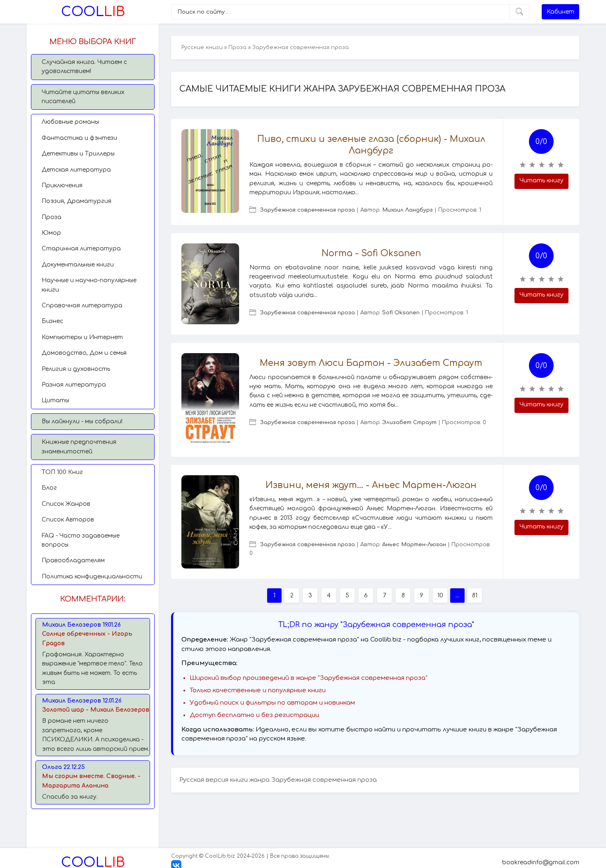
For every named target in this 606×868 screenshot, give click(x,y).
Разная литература (74, 385)
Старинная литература (81, 248)
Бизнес (52, 321)
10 (440, 595)
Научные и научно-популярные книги (89, 284)
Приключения (62, 185)
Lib (93, 12)
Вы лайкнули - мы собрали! (82, 421)
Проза (51, 217)
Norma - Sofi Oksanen (371, 253)
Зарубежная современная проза (307, 210)
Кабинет (560, 12)
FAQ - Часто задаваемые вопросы (81, 540)
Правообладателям (73, 560)
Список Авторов (68, 520)
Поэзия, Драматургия (76, 201)
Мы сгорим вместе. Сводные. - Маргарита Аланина (91, 780)
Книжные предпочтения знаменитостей (79, 446)
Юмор (51, 233)
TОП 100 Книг (62, 472)
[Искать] (519, 11)
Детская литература (76, 170)
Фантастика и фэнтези (79, 138)
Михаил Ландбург (407, 210)
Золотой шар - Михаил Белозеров (95, 710)
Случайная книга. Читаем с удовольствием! (84, 66)
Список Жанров (66, 504)
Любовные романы (70, 122)
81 (474, 595)
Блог (49, 488)
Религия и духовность (76, 369)
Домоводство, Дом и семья (84, 353)
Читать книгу (541, 180)
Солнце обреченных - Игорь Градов (87, 638)
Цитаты (55, 400)
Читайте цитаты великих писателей (83, 96)
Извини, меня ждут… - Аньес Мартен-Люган (371, 485)
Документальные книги (78, 265)
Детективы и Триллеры (78, 154)
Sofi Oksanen (401, 313)
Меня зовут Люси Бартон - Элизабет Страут (371, 363)
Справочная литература (82, 305)
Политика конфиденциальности (92, 576)
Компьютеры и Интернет (82, 337)
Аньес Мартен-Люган (414, 544)
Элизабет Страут (409, 422)
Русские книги (202, 47)
